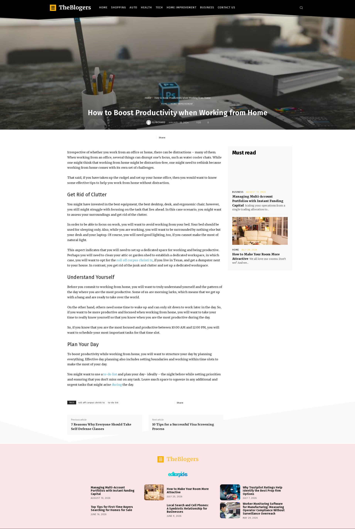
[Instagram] (287, 7)
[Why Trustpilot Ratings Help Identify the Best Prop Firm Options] (230, 492)
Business (238, 192)
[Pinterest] (193, 137)
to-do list (110, 374)
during (117, 384)
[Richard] (149, 122)
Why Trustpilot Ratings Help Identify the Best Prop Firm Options (262, 491)
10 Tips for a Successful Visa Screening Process (183, 427)
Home (148, 97)
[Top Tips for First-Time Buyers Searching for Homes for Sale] (78, 510)
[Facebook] (282, 7)
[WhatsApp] (201, 137)
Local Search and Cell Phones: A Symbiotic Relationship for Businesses (188, 508)
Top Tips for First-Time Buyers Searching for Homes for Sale (112, 508)
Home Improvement (182, 104)
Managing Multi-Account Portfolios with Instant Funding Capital (257, 201)
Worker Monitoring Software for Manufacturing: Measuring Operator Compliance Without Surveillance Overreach (264, 508)
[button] (301, 8)
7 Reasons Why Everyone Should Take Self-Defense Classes (101, 427)
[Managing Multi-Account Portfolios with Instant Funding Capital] (260, 173)
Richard (160, 122)
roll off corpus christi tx (134, 260)
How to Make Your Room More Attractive (188, 490)
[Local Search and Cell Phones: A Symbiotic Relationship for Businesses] (154, 510)
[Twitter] (293, 7)
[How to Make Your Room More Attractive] (260, 231)
